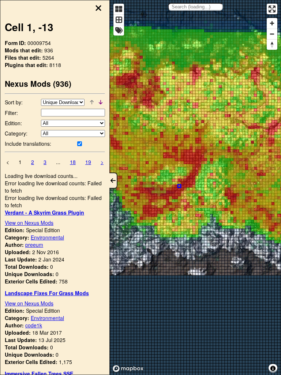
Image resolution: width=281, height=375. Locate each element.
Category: (16, 133)
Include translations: (28, 143)
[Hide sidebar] (113, 180)
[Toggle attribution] (273, 368)
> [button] (102, 162)
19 (88, 162)
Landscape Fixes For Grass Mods (47, 293)
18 (73, 162)
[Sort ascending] (91, 102)
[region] (195, 187)
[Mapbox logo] (128, 368)
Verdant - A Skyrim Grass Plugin (44, 212)
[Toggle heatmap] (118, 9)
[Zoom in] (272, 23)
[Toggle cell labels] (118, 30)
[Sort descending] (100, 102)
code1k (33, 325)
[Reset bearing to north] (272, 44)
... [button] (58, 162)
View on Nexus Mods (29, 222)
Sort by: (14, 102)
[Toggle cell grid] (118, 19)
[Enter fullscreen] (272, 9)
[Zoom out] (272, 34)
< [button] (7, 162)
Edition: (13, 123)
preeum (34, 244)
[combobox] (195, 7)
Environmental (47, 237)
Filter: (11, 112)
